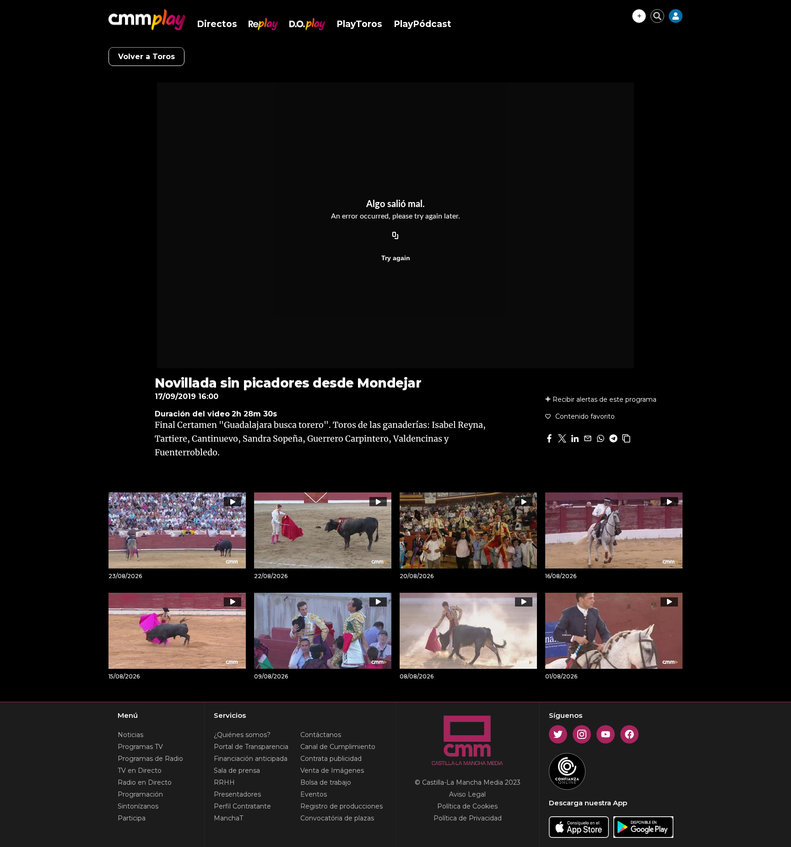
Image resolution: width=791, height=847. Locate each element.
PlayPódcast (422, 24)
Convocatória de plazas (337, 818)
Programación (140, 794)
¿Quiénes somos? (242, 735)
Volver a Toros (146, 56)
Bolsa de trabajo (325, 782)
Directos (217, 24)
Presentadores (237, 794)
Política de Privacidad (467, 818)
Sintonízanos (138, 806)
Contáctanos (320, 735)
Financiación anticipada (250, 758)
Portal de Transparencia (251, 747)
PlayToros (359, 24)
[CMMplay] (146, 19)
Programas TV (140, 747)
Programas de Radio (150, 758)
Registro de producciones (341, 806)
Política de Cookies (467, 806)
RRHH (224, 782)
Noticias (130, 735)
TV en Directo (140, 770)
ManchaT (228, 818)
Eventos (313, 794)
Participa (132, 818)
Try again (395, 258)
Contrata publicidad (331, 758)
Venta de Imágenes (332, 770)
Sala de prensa (237, 770)
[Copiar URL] (395, 236)
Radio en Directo (145, 782)
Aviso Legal (467, 794)
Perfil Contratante (242, 806)
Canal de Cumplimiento (337, 747)
